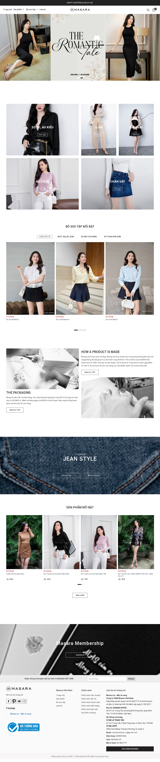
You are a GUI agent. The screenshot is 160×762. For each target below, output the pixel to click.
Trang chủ (7, 9)
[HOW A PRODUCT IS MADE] (117, 397)
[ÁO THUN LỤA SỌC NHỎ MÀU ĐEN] (62, 542)
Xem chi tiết (15, 410)
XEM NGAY (80, 655)
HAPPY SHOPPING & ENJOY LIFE (80, 3)
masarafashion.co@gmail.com (125, 733)
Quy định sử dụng (88, 713)
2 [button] (82, 584)
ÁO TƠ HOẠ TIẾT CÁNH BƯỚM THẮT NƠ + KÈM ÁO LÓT (135, 575)
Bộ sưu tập (31, 9)
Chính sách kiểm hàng (90, 706)
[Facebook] (8, 701)
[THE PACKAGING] (42, 368)
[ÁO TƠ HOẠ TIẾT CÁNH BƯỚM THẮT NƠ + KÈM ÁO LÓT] (136, 542)
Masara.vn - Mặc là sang (20, 714)
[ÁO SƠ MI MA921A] (80, 278)
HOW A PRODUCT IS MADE (100, 352)
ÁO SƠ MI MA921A (62, 319)
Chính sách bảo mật (89, 709)
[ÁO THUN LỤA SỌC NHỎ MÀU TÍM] (99, 542)
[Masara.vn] (80, 40)
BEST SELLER (93, 476)
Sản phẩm (17, 9)
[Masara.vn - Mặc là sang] (80, 10)
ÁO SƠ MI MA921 (112, 319)
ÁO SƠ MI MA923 (12, 319)
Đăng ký (131, 679)
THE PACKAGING (18, 392)
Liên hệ (43, 9)
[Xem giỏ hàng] (154, 9)
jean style (66, 476)
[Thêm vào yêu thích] (51, 312)
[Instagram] (24, 701)
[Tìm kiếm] (148, 9)
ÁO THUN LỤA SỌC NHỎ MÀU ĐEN (56, 574)
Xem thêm (80, 595)
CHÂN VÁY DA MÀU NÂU (15, 574)
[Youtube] (19, 701)
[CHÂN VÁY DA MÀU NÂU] (24, 542)
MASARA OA (116, 740)
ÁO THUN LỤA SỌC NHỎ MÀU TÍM (93, 574)
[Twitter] (14, 701)
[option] (80, 40)
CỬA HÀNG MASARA (130, 749)
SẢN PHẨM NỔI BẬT (80, 507)
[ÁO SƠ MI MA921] (130, 278)
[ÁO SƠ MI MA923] (30, 278)
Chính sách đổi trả (88, 699)
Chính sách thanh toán (90, 702)
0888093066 (121, 736)
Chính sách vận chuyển (90, 695)
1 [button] (79, 584)
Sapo (107, 756)
